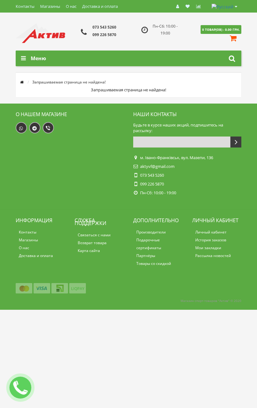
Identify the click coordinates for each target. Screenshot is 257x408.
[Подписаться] (235, 142)
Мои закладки (208, 247)
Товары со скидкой (153, 263)
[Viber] (48, 127)
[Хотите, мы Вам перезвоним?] (20, 387)
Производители (151, 232)
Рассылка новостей (213, 255)
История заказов (210, 240)
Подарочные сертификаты (148, 243)
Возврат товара (92, 242)
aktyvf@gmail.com (157, 166)
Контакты (25, 6)
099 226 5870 (104, 34)
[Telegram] (34, 127)
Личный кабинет (211, 232)
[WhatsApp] (21, 127)
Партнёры (145, 255)
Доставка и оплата (100, 6)
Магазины (50, 6)
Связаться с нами (94, 235)
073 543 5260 (104, 27)
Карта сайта (89, 250)
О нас (71, 6)
